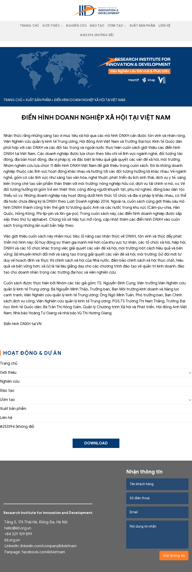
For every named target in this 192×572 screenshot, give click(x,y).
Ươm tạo (115, 26)
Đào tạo (97, 26)
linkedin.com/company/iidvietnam (49, 546)
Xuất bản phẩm (142, 26)
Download (96, 443)
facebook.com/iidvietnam (43, 552)
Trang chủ (29, 26)
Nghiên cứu (76, 26)
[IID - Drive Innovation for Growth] (96, 10)
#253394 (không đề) (97, 35)
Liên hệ (164, 26)
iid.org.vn (12, 540)
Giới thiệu (51, 26)
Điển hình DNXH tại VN (22, 324)
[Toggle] (190, 372)
